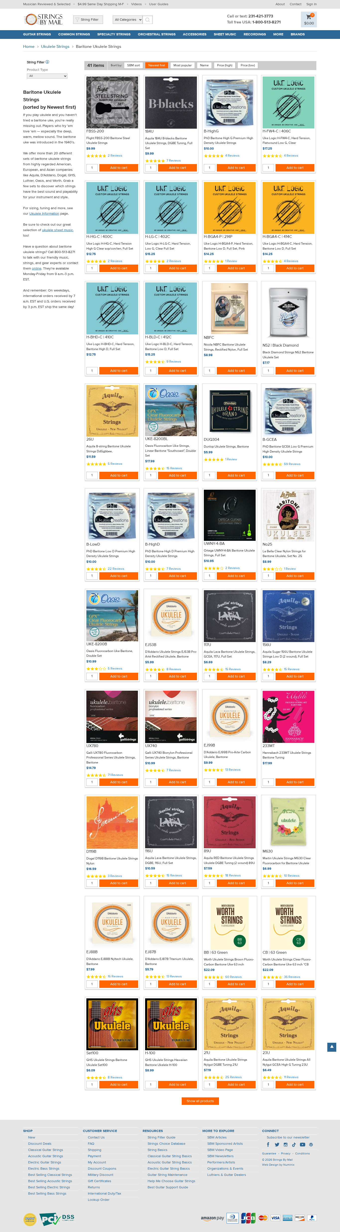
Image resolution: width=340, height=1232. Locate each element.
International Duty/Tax (104, 1193)
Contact (295, 4)
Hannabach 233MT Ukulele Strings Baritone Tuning (287, 755)
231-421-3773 (260, 16)
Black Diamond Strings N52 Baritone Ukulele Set (288, 355)
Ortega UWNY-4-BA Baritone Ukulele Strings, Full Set (229, 553)
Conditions (302, 1153)
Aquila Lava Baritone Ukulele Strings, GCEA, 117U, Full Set (229, 654)
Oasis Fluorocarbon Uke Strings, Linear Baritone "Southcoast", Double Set (170, 450)
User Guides (159, 4)
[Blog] (311, 1145)
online (36, 268)
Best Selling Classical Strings (50, 1175)
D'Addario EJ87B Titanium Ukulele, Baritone (169, 961)
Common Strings (74, 34)
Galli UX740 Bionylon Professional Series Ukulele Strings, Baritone (168, 755)
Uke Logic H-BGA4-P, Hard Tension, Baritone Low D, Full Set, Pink (228, 246)
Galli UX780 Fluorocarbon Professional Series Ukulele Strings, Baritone (111, 757)
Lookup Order (99, 1200)
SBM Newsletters (220, 1156)
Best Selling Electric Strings (49, 1187)
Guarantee (269, 1153)
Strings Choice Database (166, 1143)
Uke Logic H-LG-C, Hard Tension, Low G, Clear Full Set (168, 246)
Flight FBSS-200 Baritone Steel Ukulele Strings (108, 141)
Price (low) (248, 65)
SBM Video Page (220, 1150)
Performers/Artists (221, 1162)
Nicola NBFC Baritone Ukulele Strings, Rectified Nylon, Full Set (226, 347)
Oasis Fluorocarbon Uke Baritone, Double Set (109, 654)
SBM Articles (217, 1137)
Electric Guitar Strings (44, 1162)
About (280, 4)
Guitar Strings (37, 34)
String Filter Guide (161, 1137)
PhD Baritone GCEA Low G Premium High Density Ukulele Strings (288, 449)
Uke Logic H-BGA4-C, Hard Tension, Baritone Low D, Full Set (287, 246)
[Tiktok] (294, 1145)
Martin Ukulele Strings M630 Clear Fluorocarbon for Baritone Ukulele (287, 861)
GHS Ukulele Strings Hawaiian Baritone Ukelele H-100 (166, 1062)
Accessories (194, 34)
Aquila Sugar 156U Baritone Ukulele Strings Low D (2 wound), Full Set (287, 654)
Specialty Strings (113, 34)
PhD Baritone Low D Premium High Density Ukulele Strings (110, 554)
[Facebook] (268, 1145)
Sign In (311, 4)
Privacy (285, 1153)
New (31, 1137)
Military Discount (100, 1175)
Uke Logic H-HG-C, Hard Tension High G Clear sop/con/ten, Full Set (109, 246)
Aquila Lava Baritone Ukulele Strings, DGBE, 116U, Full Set (171, 860)
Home (29, 47)
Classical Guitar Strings (45, 1150)
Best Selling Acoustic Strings (50, 1181)
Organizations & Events (225, 1168)
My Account (97, 1162)
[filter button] (47, 62)
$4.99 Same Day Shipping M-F (101, 4)
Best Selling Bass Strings (47, 1193)
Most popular (182, 65)
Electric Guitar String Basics (169, 1168)
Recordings (255, 34)
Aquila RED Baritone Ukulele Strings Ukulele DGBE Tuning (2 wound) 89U (229, 860)
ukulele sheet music (57, 230)
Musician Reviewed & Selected (46, 4)
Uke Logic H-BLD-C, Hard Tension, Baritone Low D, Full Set (169, 347)
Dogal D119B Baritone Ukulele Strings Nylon (112, 861)
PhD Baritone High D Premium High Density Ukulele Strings (169, 554)
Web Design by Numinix (278, 1164)
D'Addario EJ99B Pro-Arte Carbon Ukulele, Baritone (227, 755)
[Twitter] (277, 1145)
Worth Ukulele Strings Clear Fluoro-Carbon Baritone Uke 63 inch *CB (287, 962)
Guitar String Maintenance (167, 1175)
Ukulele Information (44, 213)
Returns (94, 1187)
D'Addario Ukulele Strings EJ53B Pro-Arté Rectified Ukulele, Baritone (171, 654)
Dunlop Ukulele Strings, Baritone (226, 446)
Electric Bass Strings (43, 1168)
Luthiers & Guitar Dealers (226, 1175)
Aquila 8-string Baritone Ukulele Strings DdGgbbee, (108, 449)
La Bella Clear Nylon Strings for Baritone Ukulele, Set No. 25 (284, 554)
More (278, 34)
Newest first (156, 65)
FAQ (91, 1143)
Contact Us (96, 1137)
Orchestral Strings (156, 34)
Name (204, 65)
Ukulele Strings (55, 47)
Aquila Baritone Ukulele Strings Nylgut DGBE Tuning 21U (225, 1062)
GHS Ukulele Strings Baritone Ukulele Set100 (106, 1062)
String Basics (158, 1150)
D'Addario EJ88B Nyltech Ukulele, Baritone (109, 961)
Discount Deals (40, 1143)
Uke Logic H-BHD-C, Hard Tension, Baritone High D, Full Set (110, 347)
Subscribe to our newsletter (288, 1137)
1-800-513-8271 (266, 22)
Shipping (94, 1150)
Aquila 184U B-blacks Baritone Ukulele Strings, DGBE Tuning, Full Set (168, 143)
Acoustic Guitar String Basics (170, 1162)
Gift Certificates (99, 1181)
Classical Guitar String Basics (170, 1156)
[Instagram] (285, 1145)
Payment (94, 1156)
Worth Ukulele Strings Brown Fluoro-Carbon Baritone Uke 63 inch (229, 962)
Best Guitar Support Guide (168, 1187)
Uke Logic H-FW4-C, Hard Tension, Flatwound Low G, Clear (286, 141)
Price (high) (224, 65)
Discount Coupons (102, 1168)
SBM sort (133, 65)
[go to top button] (331, 1047)
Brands (298, 34)
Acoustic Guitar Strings (45, 1156)
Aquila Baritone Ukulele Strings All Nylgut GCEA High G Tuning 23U (286, 1062)
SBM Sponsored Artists (225, 1143)
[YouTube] (302, 1145)
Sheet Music (225, 34)
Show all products (200, 1101)
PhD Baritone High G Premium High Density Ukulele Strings (228, 141)
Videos (136, 4)
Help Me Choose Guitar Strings (171, 1181)
